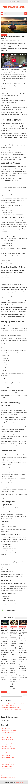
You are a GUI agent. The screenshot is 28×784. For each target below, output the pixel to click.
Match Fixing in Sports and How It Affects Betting (5, 631)
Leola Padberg (13, 40)
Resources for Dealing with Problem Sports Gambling (4, 692)
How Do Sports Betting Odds (8, 705)
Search (8, 693)
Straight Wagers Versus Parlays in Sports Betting (24, 692)
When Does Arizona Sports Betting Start (10, 707)
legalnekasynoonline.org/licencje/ (8, 777)
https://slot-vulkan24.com (7, 753)
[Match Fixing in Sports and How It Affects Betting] (5, 622)
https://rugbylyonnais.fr (7, 766)
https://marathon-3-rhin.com (8, 764)
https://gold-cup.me (6, 734)
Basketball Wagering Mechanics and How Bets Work (23, 632)
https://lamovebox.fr (6, 761)
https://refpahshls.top (6, 750)
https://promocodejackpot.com (8, 748)
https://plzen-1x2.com (6, 746)
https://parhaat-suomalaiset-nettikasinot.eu (11, 744)
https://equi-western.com (7, 768)
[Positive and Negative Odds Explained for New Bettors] (14, 622)
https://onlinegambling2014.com (9, 743)
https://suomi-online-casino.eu (8, 757)
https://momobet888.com (7, 739)
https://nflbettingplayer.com (8, 741)
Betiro (2, 775)
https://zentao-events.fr (7, 759)
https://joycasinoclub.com (7, 735)
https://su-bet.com (6, 755)
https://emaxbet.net (6, 728)
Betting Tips (4, 35)
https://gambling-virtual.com (8, 732)
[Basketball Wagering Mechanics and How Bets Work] (23, 622)
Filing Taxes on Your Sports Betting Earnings (11, 709)
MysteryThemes (19, 782)
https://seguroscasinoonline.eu (8, 752)
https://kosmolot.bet (6, 737)
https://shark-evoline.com (7, 762)
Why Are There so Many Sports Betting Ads (11, 711)
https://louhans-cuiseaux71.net (8, 770)
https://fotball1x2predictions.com (9, 730)
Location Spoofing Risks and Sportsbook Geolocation (13, 704)
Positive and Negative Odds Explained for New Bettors (14, 631)
